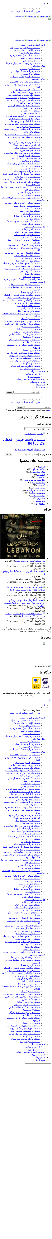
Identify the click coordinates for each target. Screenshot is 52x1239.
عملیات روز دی (38, 482)
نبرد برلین (40, 498)
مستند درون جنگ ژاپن (30, 111)
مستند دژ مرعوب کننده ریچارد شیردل (22, 63)
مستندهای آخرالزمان (35, 490)
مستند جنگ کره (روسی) (29, 211)
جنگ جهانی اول (38, 66)
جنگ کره (41, 474)
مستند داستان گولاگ (30, 318)
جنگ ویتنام (40, 477)
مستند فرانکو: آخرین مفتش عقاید (24, 284)
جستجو (8, 454)
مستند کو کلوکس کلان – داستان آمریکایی (21, 300)
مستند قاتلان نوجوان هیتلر (28, 126)
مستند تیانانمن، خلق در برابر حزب (24, 361)
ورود (37, 11)
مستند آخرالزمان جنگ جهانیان (26, 216)
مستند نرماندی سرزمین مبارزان (25, 47)
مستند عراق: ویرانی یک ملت (27, 234)
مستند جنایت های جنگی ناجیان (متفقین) (21, 179)
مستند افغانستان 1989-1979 (27, 255)
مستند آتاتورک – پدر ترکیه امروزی (24, 355)
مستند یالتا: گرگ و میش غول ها (25, 121)
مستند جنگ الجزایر (31, 237)
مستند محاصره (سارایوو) (28, 305)
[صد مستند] (33, 16)
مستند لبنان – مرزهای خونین (27, 232)
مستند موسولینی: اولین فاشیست (25, 82)
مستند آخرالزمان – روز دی (27, 89)
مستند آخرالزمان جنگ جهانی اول (25, 71)
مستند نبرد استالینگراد (30, 161)
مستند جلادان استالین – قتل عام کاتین (22, 324)
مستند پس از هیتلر (31, 213)
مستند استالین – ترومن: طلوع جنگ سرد (21, 203)
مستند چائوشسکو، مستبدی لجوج (25, 358)
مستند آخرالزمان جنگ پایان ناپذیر (25, 76)
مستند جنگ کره (33, 219)
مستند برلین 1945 (32, 132)
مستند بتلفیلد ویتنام (31, 224)
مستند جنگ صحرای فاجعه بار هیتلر (24, 105)
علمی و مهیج (34, 376)
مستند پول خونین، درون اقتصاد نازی (23, 95)
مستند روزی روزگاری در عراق (26, 258)
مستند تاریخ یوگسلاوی (30, 337)
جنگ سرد (41, 200)
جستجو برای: (45, 454)
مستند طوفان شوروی (30, 150)
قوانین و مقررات (37, 382)
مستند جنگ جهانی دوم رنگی (27, 147)
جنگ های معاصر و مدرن (34, 480)
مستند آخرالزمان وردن (29, 74)
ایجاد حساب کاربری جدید (21, 11)
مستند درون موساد (31, 350)
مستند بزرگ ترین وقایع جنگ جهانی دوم (22, 153)
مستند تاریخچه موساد (30, 292)
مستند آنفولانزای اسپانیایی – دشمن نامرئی (21, 321)
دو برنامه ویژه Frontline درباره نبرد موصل (21, 279)
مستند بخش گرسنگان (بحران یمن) (24, 245)
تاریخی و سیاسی (37, 282)
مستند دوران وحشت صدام (27, 266)
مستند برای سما (32, 274)
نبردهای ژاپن (39, 503)
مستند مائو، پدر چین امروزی (27, 332)
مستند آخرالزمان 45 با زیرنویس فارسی (22, 129)
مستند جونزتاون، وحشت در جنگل (24, 339)
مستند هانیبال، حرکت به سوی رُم (25, 55)
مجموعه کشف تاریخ (30, 326)
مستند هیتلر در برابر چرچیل (27, 176)
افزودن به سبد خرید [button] (24, 449)
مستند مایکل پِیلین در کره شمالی (25, 366)
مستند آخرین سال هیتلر (29, 192)
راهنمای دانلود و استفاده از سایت (30, 379)
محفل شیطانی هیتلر (30, 113)
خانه (49, 410)
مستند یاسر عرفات (31, 229)
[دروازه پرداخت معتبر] (36, 688)
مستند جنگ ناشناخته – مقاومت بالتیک (23, 221)
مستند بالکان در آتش (30, 308)
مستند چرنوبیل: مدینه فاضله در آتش (23, 297)
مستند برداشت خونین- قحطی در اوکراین (21, 295)
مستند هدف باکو (32, 190)
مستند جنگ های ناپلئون (29, 53)
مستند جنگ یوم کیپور (30, 271)
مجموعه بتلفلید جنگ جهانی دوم (26, 158)
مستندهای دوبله (38, 371)
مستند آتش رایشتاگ (31, 108)
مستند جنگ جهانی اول (30, 68)
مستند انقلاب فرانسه (30, 58)
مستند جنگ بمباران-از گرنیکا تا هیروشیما (21, 174)
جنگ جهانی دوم (38, 79)
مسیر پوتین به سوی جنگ (28, 311)
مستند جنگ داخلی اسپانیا (28, 329)
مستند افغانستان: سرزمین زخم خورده (22, 253)
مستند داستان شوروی (30, 368)
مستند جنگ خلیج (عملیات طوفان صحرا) (21, 263)
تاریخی (42, 466)
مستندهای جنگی (37, 493)
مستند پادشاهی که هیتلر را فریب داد (23, 163)
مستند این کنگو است (30, 363)
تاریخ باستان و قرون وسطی (32, 45)
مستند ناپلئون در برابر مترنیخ (27, 50)
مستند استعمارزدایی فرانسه (27, 205)
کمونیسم (41, 485)
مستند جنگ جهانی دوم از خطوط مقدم (22, 97)
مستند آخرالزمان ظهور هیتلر (27, 171)
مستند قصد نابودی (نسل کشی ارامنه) (23, 353)
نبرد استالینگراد (38, 495)
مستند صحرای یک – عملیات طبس (24, 334)
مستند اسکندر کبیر (31, 60)
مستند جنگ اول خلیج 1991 (28, 261)
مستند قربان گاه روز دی (29, 195)
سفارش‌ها (40, 384)
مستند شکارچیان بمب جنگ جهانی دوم (22, 124)
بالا (49, 700)
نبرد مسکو (40, 501)
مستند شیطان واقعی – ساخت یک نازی (22, 134)
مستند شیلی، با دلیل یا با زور (27, 303)
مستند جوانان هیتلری (30, 168)
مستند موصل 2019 (31, 276)
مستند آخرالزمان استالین (28, 155)
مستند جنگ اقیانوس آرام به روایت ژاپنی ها (20, 187)
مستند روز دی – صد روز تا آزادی (25, 92)
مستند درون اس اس (30, 166)
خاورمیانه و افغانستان (35, 226)
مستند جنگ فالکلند (31, 342)
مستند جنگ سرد (32, 208)
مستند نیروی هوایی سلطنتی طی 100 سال (21, 197)
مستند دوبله (40, 488)
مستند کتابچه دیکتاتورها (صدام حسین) (22, 268)
